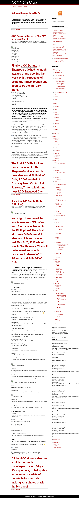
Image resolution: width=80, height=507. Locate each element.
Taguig (56, 292)
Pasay (56, 241)
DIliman (57, 264)
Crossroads (59, 303)
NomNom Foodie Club (59, 75)
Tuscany (58, 313)
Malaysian (57, 120)
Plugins (55, 441)
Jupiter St (58, 193)
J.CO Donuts (29, 65)
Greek (56, 112)
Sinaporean (57, 123)
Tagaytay (56, 290)
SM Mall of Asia (59, 253)
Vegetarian (57, 158)
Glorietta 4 (58, 186)
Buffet (56, 141)
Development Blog (57, 438)
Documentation (56, 439)
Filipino (56, 108)
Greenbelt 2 (58, 189)
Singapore (57, 283)
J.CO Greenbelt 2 (29, 179)
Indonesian (14, 42)
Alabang (56, 162)
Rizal (56, 279)
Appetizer (57, 96)
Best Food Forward (60, 80)
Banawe (57, 262)
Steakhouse (57, 152)
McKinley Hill (58, 311)
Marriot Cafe (61, 247)
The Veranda (59, 229)
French (56, 109)
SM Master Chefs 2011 (60, 81)
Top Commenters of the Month (61, 92)
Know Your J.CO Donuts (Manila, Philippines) (27, 202)
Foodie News (56, 133)
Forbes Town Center (61, 304)
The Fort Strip (58, 320)
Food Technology (58, 72)
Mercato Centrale (60, 306)
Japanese (57, 117)
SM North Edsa (59, 274)
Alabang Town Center (60, 163)
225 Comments (16, 489)
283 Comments (16, 29)
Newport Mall (60, 251)
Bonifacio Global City (60, 293)
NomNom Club (24, 2)
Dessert (37, 41)
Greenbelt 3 (58, 190)
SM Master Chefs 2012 (60, 88)
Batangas (57, 166)
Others (54, 136)
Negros (56, 221)
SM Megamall (35, 207)
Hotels (56, 147)
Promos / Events (58, 78)
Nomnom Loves (58, 77)
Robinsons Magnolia (60, 272)
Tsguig (56, 323)
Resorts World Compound (62, 244)
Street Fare (57, 153)
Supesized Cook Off (61, 86)
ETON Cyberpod (59, 226)
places (56, 259)
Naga (56, 219)
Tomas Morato (59, 277)
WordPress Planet (57, 447)
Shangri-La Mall (59, 204)
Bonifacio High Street (61, 295)
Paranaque (57, 237)
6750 (57, 183)
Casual (21, 41)
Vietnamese (57, 128)
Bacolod (57, 222)
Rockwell (57, 199)
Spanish (56, 125)
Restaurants (35, 42)
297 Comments (16, 194)
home (14, 6)
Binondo (57, 211)
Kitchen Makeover (60, 84)
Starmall (57, 207)
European (57, 106)
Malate (57, 217)
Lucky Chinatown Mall (60, 215)
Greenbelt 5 (58, 192)
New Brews (18, 42)
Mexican (56, 121)
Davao (56, 169)
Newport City (58, 242)
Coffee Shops (25, 41)
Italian (44, 206)
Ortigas (56, 224)
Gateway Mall (58, 271)
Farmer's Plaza (59, 269)
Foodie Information (58, 74)
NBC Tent (59, 307)
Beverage (21, 15)
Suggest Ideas (56, 442)
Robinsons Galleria (60, 227)
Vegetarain (57, 156)
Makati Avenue (59, 195)
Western (45, 42)
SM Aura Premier (59, 316)
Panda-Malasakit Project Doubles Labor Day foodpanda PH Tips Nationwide (60, 51)
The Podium (58, 234)
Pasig (56, 255)
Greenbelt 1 (58, 187)
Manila (56, 210)
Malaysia (57, 286)
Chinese (56, 104)
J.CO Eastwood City (30, 191)
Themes (55, 445)
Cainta (57, 281)
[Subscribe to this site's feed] (60, 13)
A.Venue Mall (59, 197)
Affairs (54, 69)
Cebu (56, 167)
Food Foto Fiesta (58, 70)
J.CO (33, 222)
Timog (57, 275)
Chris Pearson (50, 496)
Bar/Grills (56, 139)
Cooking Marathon (61, 83)
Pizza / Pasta (57, 149)
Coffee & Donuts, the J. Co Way (26, 12)
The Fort (56, 319)
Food (54, 132)
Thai (55, 126)
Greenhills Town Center (61, 172)
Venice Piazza (60, 314)
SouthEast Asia (58, 285)
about (25, 6)
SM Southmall (58, 179)
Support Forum (56, 444)
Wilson (57, 173)
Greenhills (57, 170)
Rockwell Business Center (62, 200)
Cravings (25, 15)
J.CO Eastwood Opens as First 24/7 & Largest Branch (28, 37)
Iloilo (56, 176)
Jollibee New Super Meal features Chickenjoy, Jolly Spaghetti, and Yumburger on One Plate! (60, 60)
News (54, 135)
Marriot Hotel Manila (62, 245)
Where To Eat (14, 43)
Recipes (56, 91)
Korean (56, 118)
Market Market (59, 309)
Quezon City (23, 42)
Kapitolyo (58, 257)
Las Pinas (57, 177)
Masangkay (59, 213)
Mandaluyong (14, 207)
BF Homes (58, 238)
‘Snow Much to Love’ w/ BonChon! (60, 53)
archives (20, 6)
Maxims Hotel (61, 249)
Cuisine (34, 41)
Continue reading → (15, 26)
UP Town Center (60, 265)
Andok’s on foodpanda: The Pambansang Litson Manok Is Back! (59, 34)
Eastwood (42, 41)
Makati (56, 181)
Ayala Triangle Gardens (61, 184)
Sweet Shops (40, 42)
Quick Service (29, 42)
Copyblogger (36, 496)
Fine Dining (57, 145)
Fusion (40, 206)
